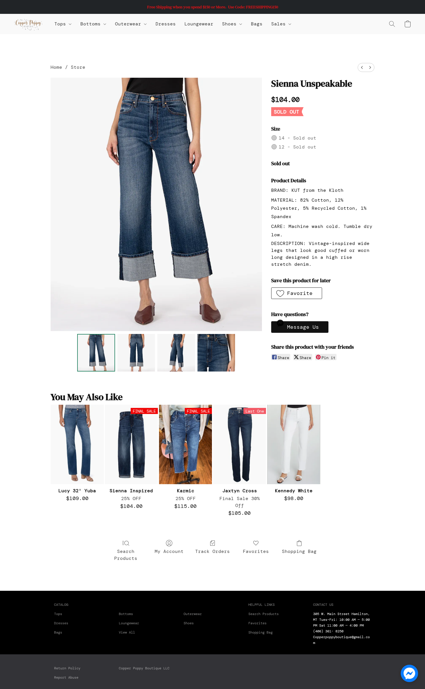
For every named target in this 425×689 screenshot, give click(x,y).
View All (127, 632)
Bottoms (126, 614)
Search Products (125, 554)
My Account (169, 551)
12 (297, 147)
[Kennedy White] (293, 444)
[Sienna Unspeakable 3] (216, 353)
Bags (257, 24)
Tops (61, 24)
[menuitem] (362, 67)
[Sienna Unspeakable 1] (136, 353)
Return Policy (67, 668)
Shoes (230, 24)
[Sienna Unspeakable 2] (176, 353)
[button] (28, 24)
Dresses (166, 24)
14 (297, 138)
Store (78, 67)
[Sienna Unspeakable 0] (96, 353)
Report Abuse (66, 677)
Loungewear (198, 24)
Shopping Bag (299, 551)
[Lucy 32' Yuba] (77, 444)
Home (56, 67)
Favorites (256, 551)
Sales (280, 24)
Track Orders (212, 551)
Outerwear (129, 24)
